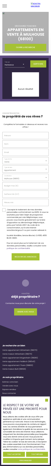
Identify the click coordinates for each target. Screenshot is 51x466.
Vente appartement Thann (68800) (17, 365)
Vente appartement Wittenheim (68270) (19, 350)
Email (6, 152)
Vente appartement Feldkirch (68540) (18, 361)
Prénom (7, 136)
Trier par (7, 62)
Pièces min (8, 202)
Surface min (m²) (11, 194)
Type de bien (8, 167)
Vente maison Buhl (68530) (14, 369)
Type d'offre (8, 159)
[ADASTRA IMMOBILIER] (40, 6)
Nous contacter (9, 393)
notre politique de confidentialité (31, 449)
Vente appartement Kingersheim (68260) (20, 358)
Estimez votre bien (10, 382)
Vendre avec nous (10, 386)
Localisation (8, 176)
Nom (6, 144)
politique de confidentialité (18, 248)
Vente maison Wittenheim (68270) (17, 354)
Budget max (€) (11, 186)
